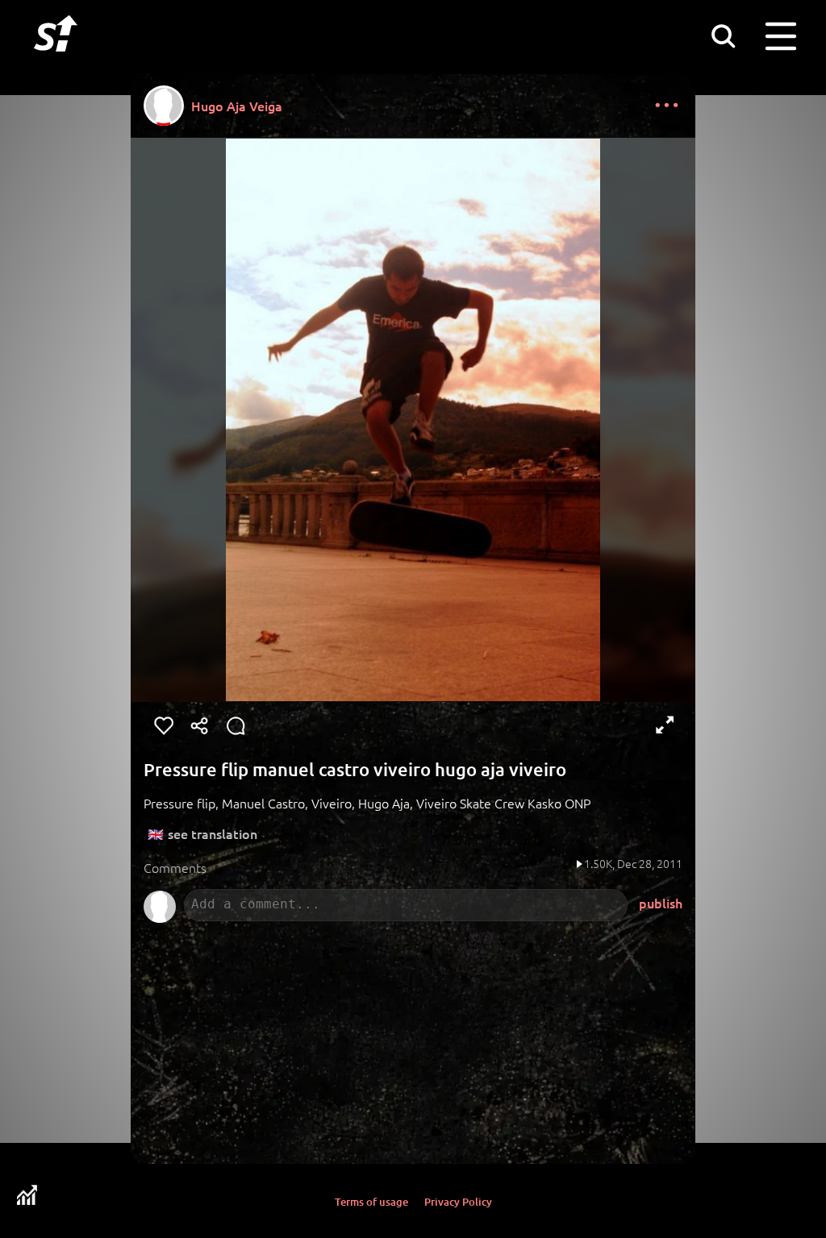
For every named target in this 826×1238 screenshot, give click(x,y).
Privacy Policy (458, 1201)
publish (660, 903)
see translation (212, 833)
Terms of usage (371, 1201)
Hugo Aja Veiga (236, 105)
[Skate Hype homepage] (55, 60)
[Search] (722, 35)
